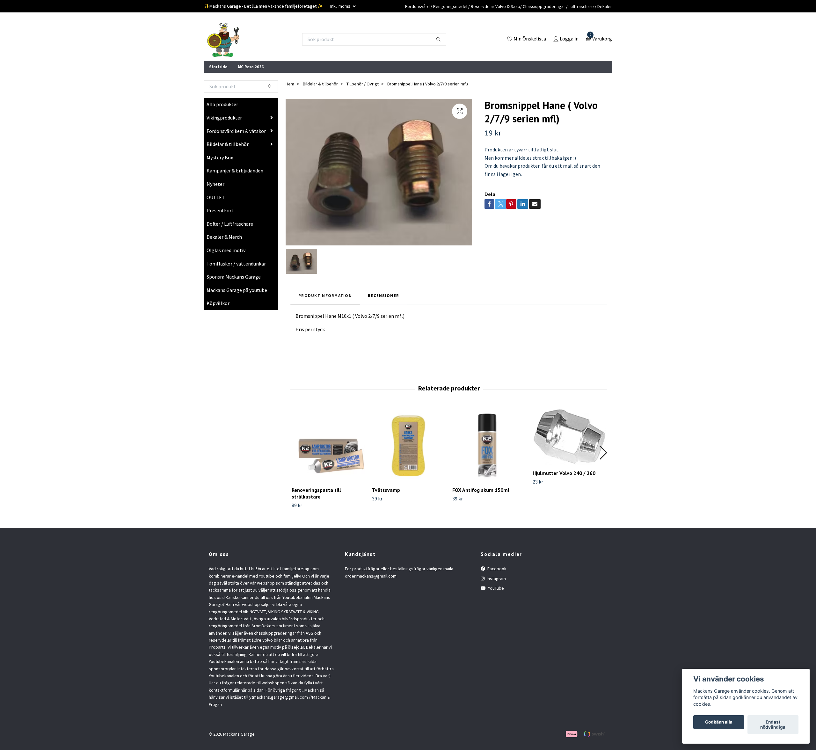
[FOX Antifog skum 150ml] (488, 445)
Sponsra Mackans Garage (234, 276)
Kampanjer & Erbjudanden (235, 170)
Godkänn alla (718, 722)
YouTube (495, 588)
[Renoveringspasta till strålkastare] (328, 445)
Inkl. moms (340, 6)
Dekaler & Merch (224, 237)
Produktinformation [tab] (325, 295)
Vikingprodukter (224, 117)
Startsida (218, 66)
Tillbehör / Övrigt (362, 84)
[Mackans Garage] (223, 39)
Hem (290, 84)
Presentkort (220, 210)
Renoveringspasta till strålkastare (316, 493)
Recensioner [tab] (383, 295)
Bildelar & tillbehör (228, 144)
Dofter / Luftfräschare (230, 224)
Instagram (496, 578)
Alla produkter (222, 104)
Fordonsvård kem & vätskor (236, 131)
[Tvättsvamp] (408, 445)
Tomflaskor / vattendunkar (236, 263)
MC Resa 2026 (251, 66)
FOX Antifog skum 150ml (480, 490)
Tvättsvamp (386, 490)
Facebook (496, 569)
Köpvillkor (218, 303)
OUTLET (216, 197)
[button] (603, 453)
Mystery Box (220, 157)
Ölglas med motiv (226, 250)
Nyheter (215, 184)
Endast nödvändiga (772, 725)
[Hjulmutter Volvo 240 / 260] (569, 437)
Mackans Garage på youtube (237, 290)
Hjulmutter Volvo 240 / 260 (564, 473)
